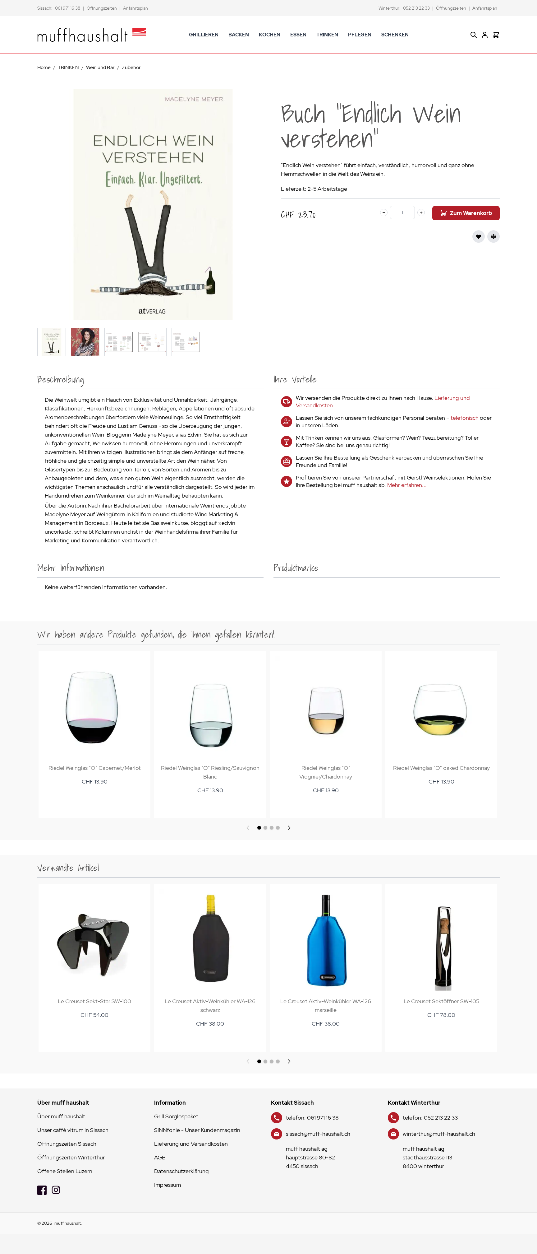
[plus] (421, 212)
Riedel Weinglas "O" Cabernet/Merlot (94, 767)
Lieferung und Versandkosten (191, 1143)
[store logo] (91, 35)
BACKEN (238, 34)
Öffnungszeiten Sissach (66, 1143)
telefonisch (465, 417)
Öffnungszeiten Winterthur (71, 1157)
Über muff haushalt (61, 1116)
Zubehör (131, 67)
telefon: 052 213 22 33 (430, 1117)
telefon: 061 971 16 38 (312, 1117)
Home (44, 67)
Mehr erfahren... (407, 485)
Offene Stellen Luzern (64, 1171)
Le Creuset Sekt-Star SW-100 (94, 1001)
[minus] (384, 212)
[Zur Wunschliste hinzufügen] (478, 236)
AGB (160, 1157)
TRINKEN (327, 34)
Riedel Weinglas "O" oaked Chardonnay (441, 767)
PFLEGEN (359, 34)
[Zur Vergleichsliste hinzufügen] (493, 236)
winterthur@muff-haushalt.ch (439, 1133)
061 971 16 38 (67, 8)
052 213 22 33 (416, 8)
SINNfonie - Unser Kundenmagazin (197, 1130)
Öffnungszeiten (102, 8)
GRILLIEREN (203, 34)
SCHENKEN (395, 34)
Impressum (167, 1184)
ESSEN (298, 34)
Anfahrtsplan (135, 8)
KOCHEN (269, 34)
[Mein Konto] (485, 35)
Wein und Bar (100, 67)
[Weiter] (289, 828)
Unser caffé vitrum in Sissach (72, 1130)
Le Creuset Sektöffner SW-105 (441, 1001)
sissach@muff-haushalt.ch (318, 1133)
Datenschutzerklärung (181, 1171)
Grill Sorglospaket (176, 1116)
